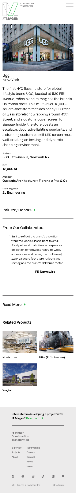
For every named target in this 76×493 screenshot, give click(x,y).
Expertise (17, 447)
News (30, 461)
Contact (31, 456)
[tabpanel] (38, 47)
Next (62, 47)
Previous (13, 47)
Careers (31, 452)
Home (30, 466)
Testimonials (33, 447)
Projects (16, 452)
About (15, 456)
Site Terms (58, 484)
